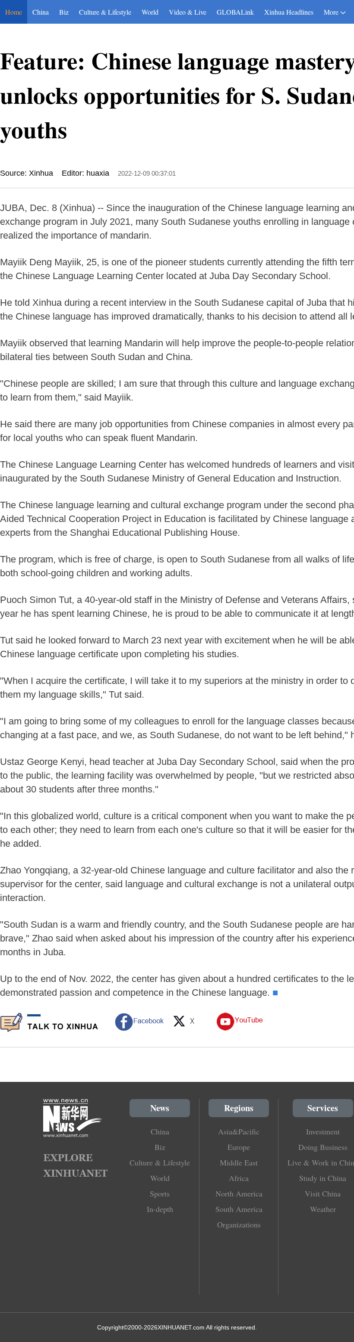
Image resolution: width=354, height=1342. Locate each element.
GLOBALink (235, 11)
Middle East (239, 1162)
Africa (239, 1178)
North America (238, 1193)
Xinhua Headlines (288, 11)
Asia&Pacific (238, 1131)
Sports (160, 1193)
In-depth (160, 1209)
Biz (64, 11)
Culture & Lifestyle (105, 11)
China (40, 11)
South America (238, 1209)
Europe (239, 1147)
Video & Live (187, 11)
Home (13, 11)
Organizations (239, 1224)
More (331, 11)
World (150, 11)
